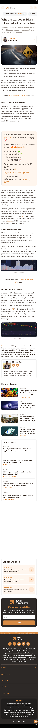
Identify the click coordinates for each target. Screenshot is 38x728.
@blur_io (20, 147)
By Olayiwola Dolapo (26, 423)
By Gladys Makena (25, 397)
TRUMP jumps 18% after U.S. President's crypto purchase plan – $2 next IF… (28, 393)
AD (35, 0)
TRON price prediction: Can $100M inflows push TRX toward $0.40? (18, 496)
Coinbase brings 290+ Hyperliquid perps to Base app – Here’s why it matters (18, 485)
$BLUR (7, 137)
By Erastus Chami (8, 499)
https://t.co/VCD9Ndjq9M (16, 172)
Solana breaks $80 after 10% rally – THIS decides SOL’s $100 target (27, 406)
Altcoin (22, 427)
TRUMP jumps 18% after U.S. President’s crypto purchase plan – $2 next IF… (17, 450)
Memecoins (23, 388)
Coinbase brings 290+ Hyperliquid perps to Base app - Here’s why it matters (28, 432)
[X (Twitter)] (13, 365)
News (21, 401)
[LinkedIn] (17, 365)
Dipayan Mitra (13, 40)
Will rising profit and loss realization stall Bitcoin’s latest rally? (17, 473)
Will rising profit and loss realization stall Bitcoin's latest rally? (27, 419)
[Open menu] (2, 7)
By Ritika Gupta (24, 410)
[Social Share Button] (36, 721)
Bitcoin (22, 414)
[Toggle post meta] (34, 39)
